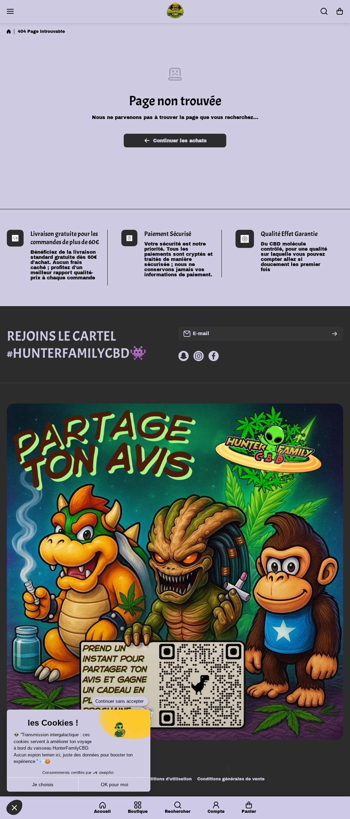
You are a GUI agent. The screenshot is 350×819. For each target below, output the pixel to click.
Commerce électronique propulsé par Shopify (171, 769)
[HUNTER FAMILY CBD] (175, 11)
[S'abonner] (334, 334)
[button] (339, 11)
